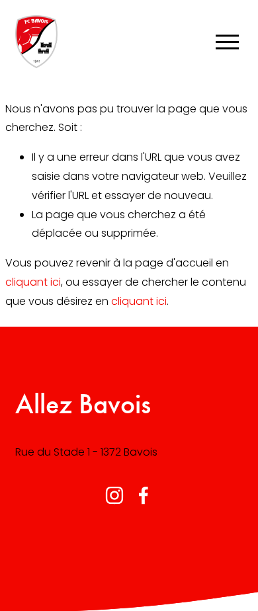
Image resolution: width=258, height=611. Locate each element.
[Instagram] (114, 495)
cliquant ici (33, 282)
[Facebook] (143, 495)
